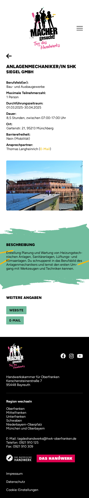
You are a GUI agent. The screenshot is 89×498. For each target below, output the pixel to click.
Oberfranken (15, 409)
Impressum (14, 474)
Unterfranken (16, 416)
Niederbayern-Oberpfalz (24, 424)
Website (16, 310)
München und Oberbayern (25, 428)
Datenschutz (15, 482)
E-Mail (45, 149)
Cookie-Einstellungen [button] (22, 490)
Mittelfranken (16, 413)
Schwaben (14, 420)
